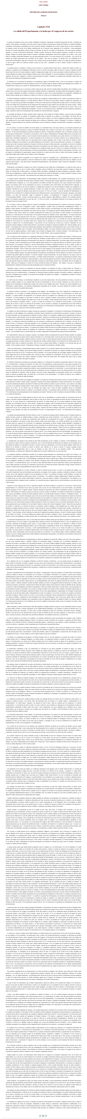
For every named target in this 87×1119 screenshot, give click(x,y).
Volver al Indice (43, 1)
